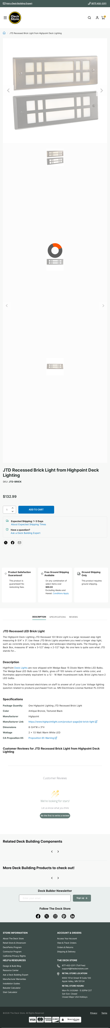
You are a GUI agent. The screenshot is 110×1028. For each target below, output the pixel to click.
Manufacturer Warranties (14, 979)
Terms (104, 1013)
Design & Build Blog (12, 966)
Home (4, 33)
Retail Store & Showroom (14, 943)
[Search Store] (89, 18)
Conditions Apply (61, 593)
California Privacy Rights (14, 956)
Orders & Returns (65, 947)
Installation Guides (11, 983)
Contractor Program (12, 951)
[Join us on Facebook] (38, 916)
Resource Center (10, 970)
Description (39, 617)
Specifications (57, 617)
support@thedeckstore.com (75, 968)
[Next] (101, 90)
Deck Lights (21, 667)
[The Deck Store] (15, 18)
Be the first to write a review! (55, 815)
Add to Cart (36, 509)
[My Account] (97, 17)
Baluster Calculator (11, 988)
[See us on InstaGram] (55, 916)
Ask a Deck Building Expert (19, 3)
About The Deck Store (13, 938)
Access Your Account (67, 938)
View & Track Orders (66, 943)
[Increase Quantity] (12, 508)
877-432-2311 (68, 965)
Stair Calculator (10, 992)
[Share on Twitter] (6, 542)
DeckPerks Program (12, 947)
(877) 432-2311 (98, 3)
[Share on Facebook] (12, 542)
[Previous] (8, 90)
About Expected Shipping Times (28, 524)
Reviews (73, 617)
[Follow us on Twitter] (46, 916)
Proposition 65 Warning (42, 737)
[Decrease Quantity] (12, 512)
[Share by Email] (19, 542)
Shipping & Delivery (66, 951)
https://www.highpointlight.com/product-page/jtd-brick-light (62, 721)
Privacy (93, 1013)
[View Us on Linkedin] (72, 916)
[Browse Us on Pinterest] (64, 916)
